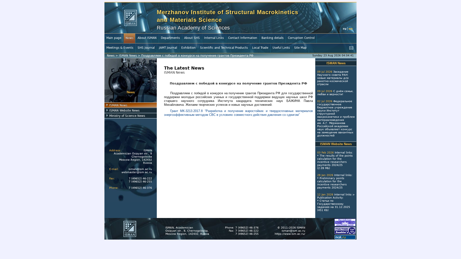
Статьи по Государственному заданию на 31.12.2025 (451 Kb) (333, 205)
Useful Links (281, 47)
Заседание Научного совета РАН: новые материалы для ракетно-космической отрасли (333, 78)
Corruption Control (301, 38)
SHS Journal (146, 47)
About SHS (192, 38)
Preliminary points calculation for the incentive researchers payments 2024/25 (332, 183)
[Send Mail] (351, 48)
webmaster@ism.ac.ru (136, 172)
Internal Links (214, 38)
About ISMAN (147, 38)
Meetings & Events (119, 47)
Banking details (272, 38)
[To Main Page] (130, 18)
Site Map (300, 47)
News (129, 38)
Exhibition (188, 47)
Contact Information (242, 38)
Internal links (343, 152)
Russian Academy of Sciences (193, 28)
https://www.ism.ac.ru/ (290, 233)
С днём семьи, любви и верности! (335, 93)
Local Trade (260, 47)
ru (344, 28)
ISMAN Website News (124, 110)
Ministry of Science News (127, 116)
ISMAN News (128, 55)
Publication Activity (330, 197)
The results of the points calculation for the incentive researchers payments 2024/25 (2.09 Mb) (335, 162)
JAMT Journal (168, 47)
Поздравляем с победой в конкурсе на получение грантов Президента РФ (197, 55)
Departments (170, 38)
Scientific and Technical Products (224, 47)
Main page (113, 38)
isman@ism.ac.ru (140, 169)
